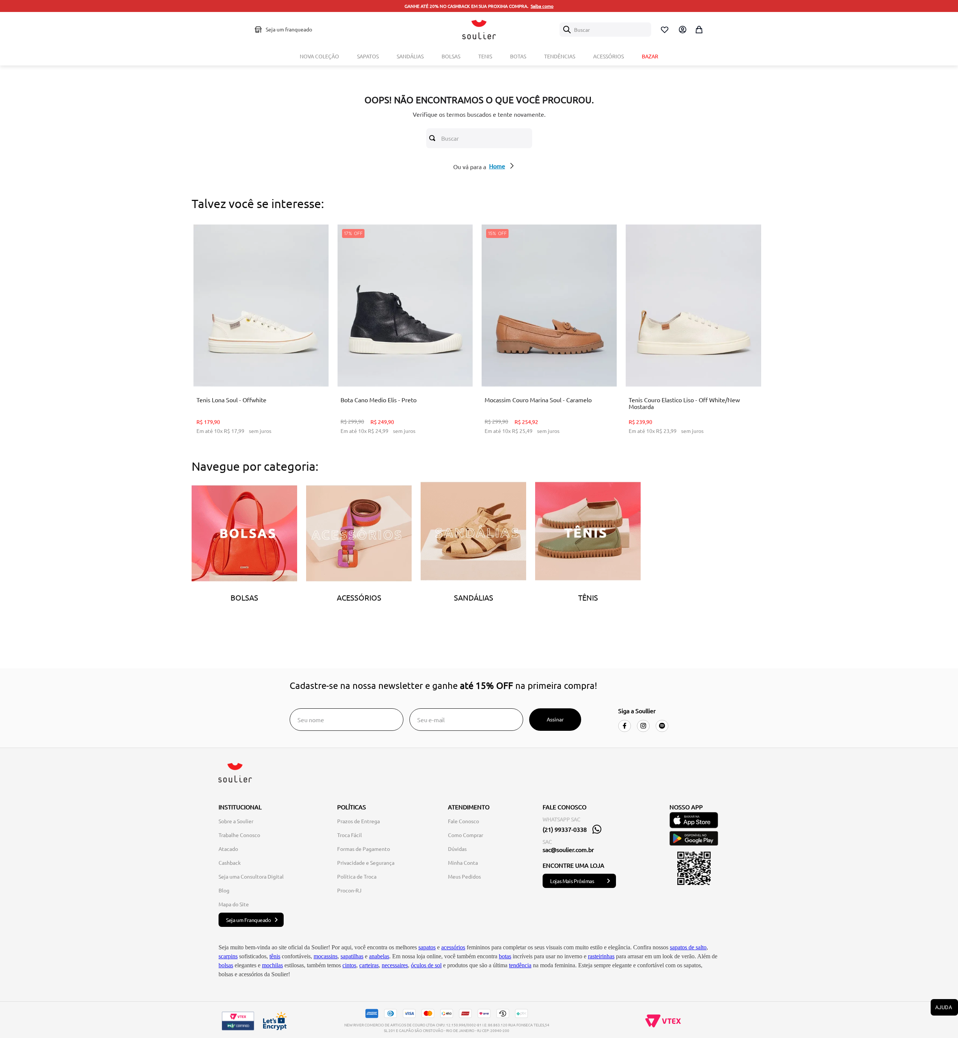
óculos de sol (426, 965)
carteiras (369, 965)
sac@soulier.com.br (568, 849)
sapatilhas (352, 956)
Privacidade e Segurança (365, 862)
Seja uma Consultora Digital (251, 876)
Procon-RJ (349, 890)
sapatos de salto (688, 947)
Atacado (228, 848)
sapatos (427, 947)
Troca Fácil (349, 834)
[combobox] (605, 29)
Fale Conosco (463, 821)
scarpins (228, 956)
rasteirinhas (601, 956)
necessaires (395, 965)
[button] (249, 367)
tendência (520, 965)
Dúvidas (457, 848)
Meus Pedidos (464, 876)
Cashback (230, 862)
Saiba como (542, 6)
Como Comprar (465, 834)
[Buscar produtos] (433, 138)
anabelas (379, 956)
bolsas (226, 965)
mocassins (326, 956)
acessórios (453, 947)
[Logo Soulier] (479, 29)
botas (505, 956)
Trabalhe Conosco (239, 834)
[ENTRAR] (682, 29)
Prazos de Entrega (358, 821)
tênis (274, 956)
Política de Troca (356, 876)
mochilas (272, 965)
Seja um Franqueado (248, 919)
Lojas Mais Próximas (572, 880)
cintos (349, 965)
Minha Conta (463, 862)
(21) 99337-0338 (565, 829)
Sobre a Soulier (236, 821)
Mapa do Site (234, 904)
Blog (224, 890)
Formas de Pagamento (363, 848)
